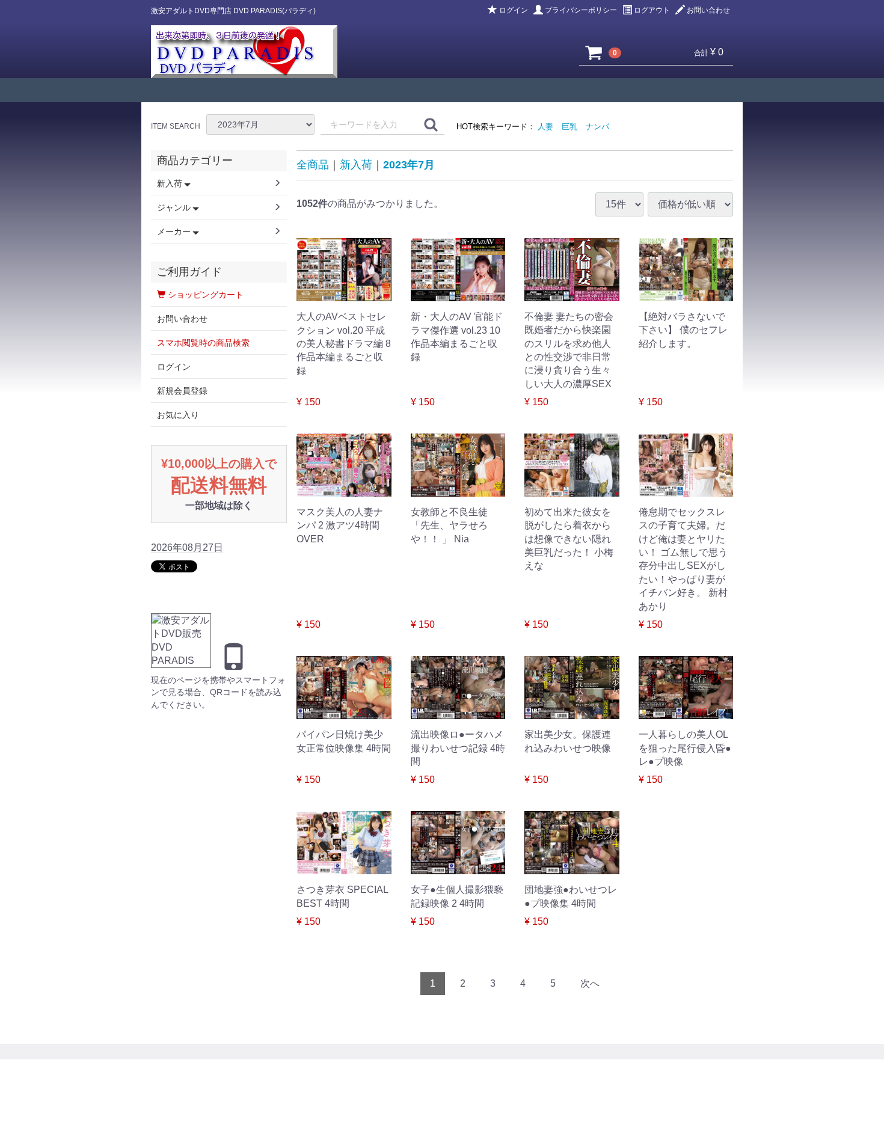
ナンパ (597, 126)
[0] (594, 52)
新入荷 (356, 165)
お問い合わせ (708, 10)
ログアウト (652, 10)
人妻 (545, 126)
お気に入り (178, 415)
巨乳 (569, 126)
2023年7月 (409, 165)
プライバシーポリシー (581, 10)
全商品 (312, 165)
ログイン (513, 10)
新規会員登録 (182, 391)
